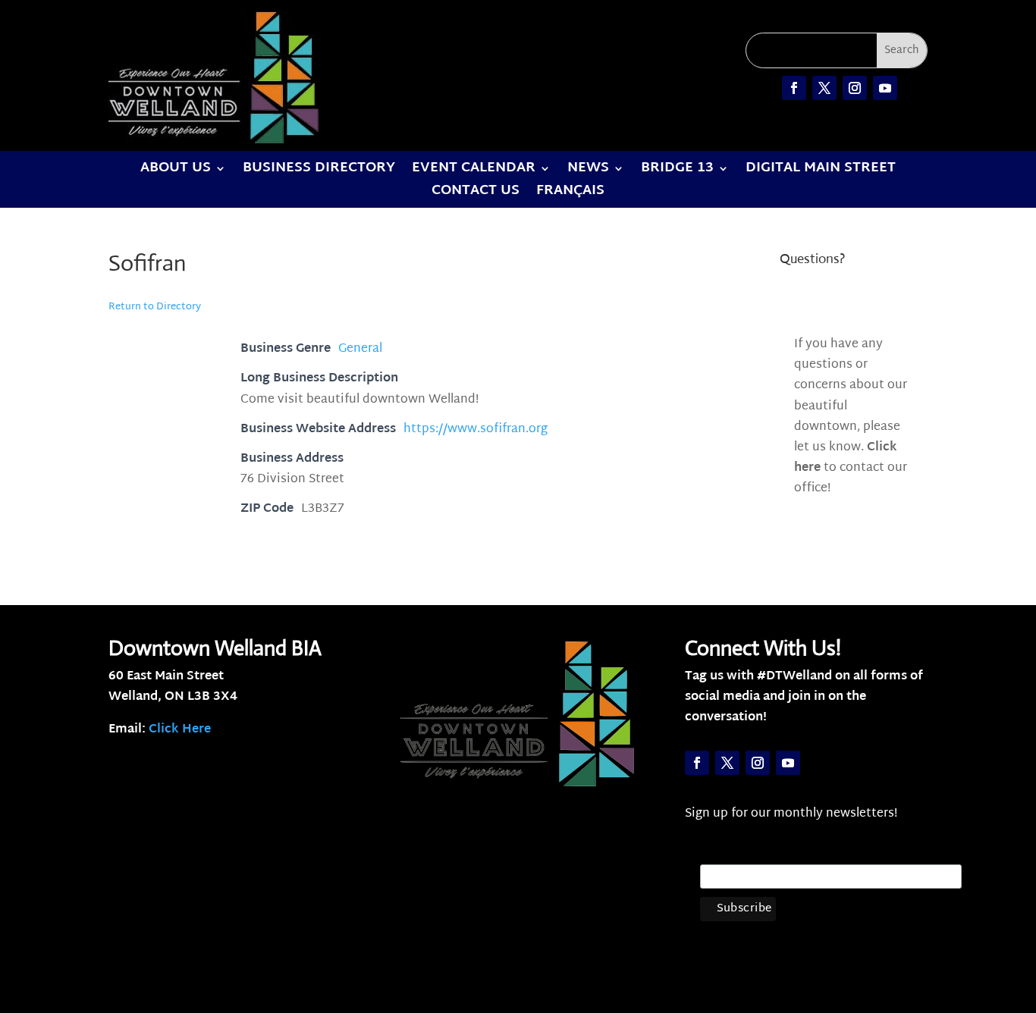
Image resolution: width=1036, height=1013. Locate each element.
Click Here (180, 730)
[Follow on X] (824, 88)
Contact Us (476, 194)
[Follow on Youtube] (885, 88)
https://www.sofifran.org (475, 430)
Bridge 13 (677, 171)
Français (570, 194)
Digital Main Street (821, 171)
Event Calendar (473, 171)
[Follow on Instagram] (855, 88)
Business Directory (319, 171)
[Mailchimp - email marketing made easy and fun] (929, 923)
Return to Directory (154, 307)
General (360, 349)
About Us (175, 171)
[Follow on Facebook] (794, 88)
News (588, 171)
